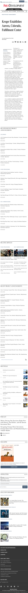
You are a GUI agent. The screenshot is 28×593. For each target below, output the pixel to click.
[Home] (8, 587)
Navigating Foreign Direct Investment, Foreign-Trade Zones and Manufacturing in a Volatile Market (14, 428)
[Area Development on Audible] (18, 587)
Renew (26, 1)
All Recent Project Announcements (7, 359)
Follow (10, 9)
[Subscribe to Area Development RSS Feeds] (5, 587)
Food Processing (5, 169)
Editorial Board (20, 11)
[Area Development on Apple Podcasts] (11, 587)
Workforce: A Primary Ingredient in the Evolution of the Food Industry (6, 63)
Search (18, 9)
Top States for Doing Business (6, 576)
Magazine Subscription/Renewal (8, 547)
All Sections (26, 11)
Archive (25, 474)
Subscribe (22, 1)
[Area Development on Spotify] (15, 587)
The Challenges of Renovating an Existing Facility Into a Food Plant (7, 56)
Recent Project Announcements (9, 14)
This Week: (14, 480)
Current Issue (4, 552)
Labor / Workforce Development (6, 562)
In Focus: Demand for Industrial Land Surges (7, 53)
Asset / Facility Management (5, 560)
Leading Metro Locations (5, 574)
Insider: (13, 478)
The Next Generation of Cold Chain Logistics (7, 59)
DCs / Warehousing (5, 201)
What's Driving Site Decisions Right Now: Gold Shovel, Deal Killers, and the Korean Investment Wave (13, 422)
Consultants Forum (13, 582)
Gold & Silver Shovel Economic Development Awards (9, 571)
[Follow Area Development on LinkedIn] (1, 587)
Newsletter (3, 550)
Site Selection (3, 564)
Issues (26, 442)
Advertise (3, 554)
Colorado (15, 55)
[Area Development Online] (13, 589)
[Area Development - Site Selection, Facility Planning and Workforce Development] (14, 5)
